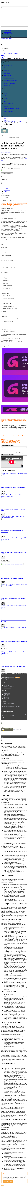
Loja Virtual (6, 70)
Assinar (17, 677)
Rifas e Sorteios (7, 113)
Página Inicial (7, 30)
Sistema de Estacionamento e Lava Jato (13, 121)
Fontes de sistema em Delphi (10, 80)
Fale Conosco (7, 32)
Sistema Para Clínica (8, 111)
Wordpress (6, 67)
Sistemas (6, 116)
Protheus (6, 88)
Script (5, 101)
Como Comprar (7, 688)
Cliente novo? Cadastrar (12, 53)
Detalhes (6, 1181)
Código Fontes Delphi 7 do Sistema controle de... (13, 666)
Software (6, 106)
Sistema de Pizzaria (8, 103)
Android (6, 96)
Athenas (5, 90)
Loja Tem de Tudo (8, 65)
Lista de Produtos (8, 33)
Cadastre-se (6, 697)
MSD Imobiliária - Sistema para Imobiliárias (12, 578)
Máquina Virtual (7, 85)
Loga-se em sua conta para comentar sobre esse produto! (13, 447)
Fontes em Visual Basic (9, 83)
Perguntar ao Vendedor (14, 137)
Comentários (7, 190)
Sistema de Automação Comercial (11, 108)
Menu (2, 62)
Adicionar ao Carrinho (7, 173)
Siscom (5, 93)
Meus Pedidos (7, 698)
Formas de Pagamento (9, 686)
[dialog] (14, 739)
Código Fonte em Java (9, 78)
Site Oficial (6, 685)
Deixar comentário (5, 152)
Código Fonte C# (8, 75)
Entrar (5, 53)
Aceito (11, 1181)
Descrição (6, 188)
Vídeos (5, 191)
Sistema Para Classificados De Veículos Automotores (14, 641)
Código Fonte (7, 73)
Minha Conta (7, 695)
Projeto (5, 98)
